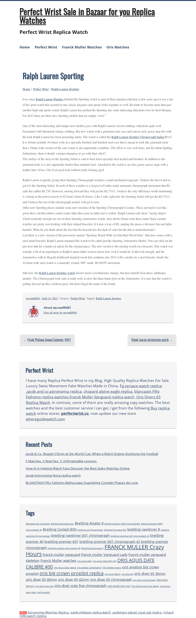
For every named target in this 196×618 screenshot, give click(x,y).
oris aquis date (84, 561)
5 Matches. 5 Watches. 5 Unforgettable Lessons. (61, 461)
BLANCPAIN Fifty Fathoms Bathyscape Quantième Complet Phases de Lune (82, 482)
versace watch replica (143, 385)
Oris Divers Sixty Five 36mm (145, 586)
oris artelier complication (89, 567)
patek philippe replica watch (90, 612)
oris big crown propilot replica (72, 573)
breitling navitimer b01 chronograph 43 (130, 536)
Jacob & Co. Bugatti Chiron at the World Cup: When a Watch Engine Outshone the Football (92, 454)
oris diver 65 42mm (73, 579)
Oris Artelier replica (112, 567)
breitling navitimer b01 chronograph (80, 535)
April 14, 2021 (50, 298)
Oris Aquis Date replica (65, 567)
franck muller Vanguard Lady (104, 554)
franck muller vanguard (61, 554)
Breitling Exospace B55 (115, 530)
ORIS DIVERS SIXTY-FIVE (119, 586)
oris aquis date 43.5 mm (104, 561)
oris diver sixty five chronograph (80, 585)
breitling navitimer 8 (143, 529)
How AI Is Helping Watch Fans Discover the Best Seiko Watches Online (78, 468)
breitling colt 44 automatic (90, 530)
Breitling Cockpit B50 (59, 529)
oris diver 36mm (112, 574)
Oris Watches (117, 47)
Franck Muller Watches (82, 47)
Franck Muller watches (58, 560)
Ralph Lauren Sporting (65, 89)
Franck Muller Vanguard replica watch (102, 396)
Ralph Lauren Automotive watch (150, 339)
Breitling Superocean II (92, 548)
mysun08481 (33, 298)
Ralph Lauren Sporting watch (57, 273)
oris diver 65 (127, 574)
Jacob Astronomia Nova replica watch (53, 475)
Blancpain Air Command (38, 523)
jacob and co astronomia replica (54, 391)
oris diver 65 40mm (41, 579)
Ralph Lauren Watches (49, 99)
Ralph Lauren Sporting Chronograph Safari (138, 137)
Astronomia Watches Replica (48, 612)
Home (25, 47)
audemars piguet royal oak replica (137, 612)
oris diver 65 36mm (150, 573)
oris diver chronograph (144, 580)
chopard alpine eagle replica (108, 391)
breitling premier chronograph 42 (64, 548)
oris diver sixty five (44, 586)
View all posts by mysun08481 (60, 312)
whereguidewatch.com (45, 419)
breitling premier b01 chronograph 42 (109, 541)
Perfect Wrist (46, 47)
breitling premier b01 (61, 541)
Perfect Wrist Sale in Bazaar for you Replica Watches (87, 15)
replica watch (43, 592)
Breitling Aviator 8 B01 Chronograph (122, 523)
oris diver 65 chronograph (111, 579)
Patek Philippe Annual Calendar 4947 (49, 339)
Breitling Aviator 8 (89, 523)
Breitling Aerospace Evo (62, 523)
